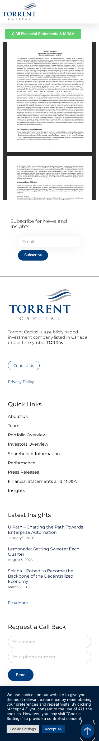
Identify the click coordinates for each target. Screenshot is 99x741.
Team (14, 425)
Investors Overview (28, 444)
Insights (16, 490)
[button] (88, 12)
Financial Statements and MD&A (42, 481)
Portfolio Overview (27, 434)
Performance (21, 462)
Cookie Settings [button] (23, 729)
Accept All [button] (53, 729)
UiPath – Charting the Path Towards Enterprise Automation (45, 530)
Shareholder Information (34, 453)
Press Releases (23, 472)
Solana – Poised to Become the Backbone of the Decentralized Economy (40, 576)
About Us (18, 416)
